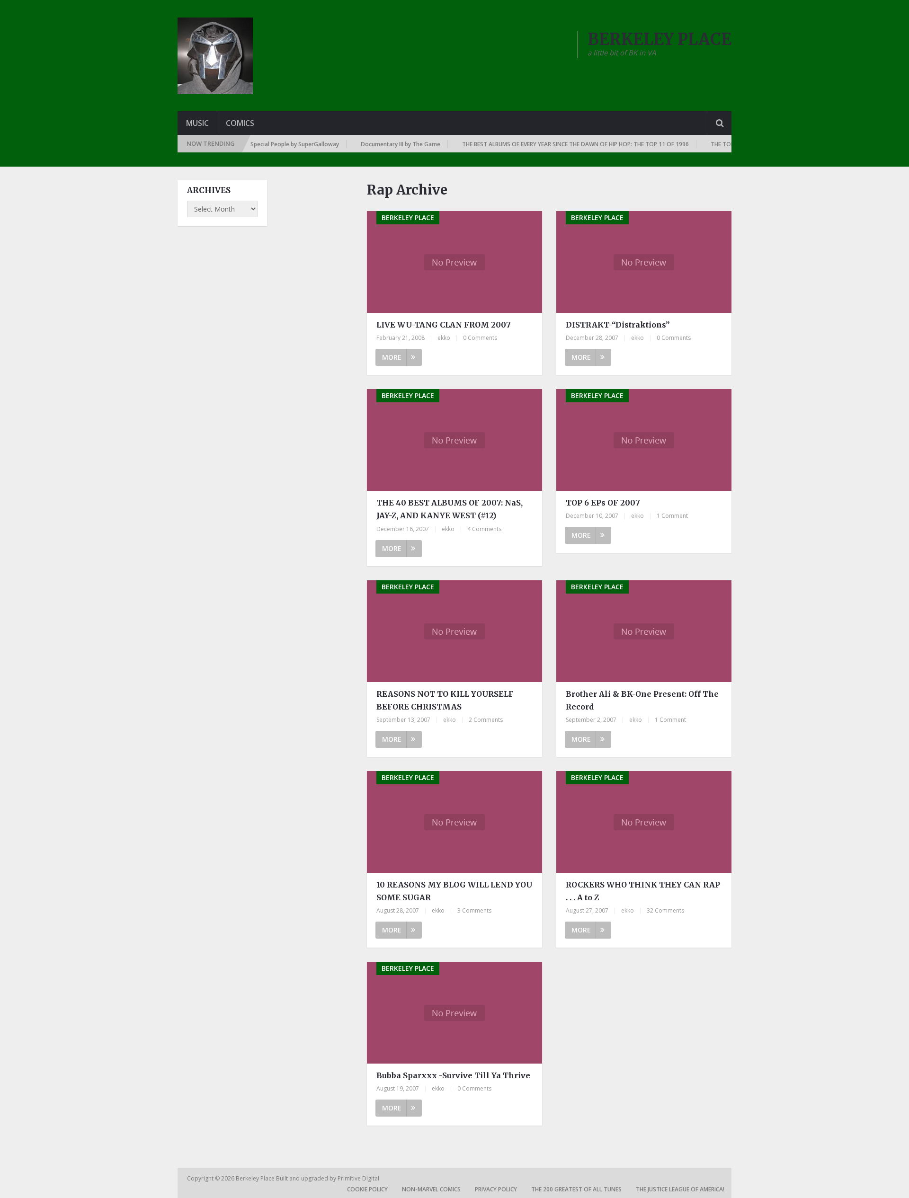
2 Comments (486, 720)
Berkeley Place (256, 1178)
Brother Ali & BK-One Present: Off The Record (642, 700)
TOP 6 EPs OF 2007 (603, 502)
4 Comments (484, 529)
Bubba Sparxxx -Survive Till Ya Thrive (453, 1075)
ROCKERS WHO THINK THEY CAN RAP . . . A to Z (643, 891)
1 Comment (672, 516)
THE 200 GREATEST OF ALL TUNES (576, 1189)
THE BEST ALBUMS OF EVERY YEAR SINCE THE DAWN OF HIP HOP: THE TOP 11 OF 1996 (554, 144)
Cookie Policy (367, 1189)
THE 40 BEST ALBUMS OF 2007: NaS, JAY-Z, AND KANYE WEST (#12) (449, 509)
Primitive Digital (358, 1178)
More (391, 357)
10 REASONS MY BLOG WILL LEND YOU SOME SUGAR (454, 891)
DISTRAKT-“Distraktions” (618, 324)
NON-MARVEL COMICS (431, 1189)
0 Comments (480, 338)
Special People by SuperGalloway (274, 144)
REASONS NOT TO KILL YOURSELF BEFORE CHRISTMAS (445, 700)
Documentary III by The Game (379, 144)
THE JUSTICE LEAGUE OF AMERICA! (680, 1189)
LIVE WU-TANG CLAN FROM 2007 (443, 324)
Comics (240, 123)
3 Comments (474, 910)
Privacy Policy (496, 1189)
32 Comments (665, 910)
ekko (443, 338)
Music (197, 123)
